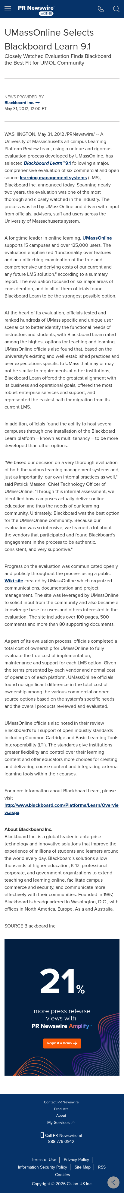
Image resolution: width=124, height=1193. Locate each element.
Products (61, 1109)
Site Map (83, 1167)
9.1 (47, 163)
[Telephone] (101, 9)
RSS (102, 1167)
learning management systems (53, 177)
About (61, 1115)
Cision (72, 1184)
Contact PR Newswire (61, 1102)
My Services (59, 1122)
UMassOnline (97, 237)
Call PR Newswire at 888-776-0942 (63, 1138)
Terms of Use (44, 1159)
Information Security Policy (42, 1167)
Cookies (62, 1175)
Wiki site (14, 580)
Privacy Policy (76, 1159)
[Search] (116, 9)
